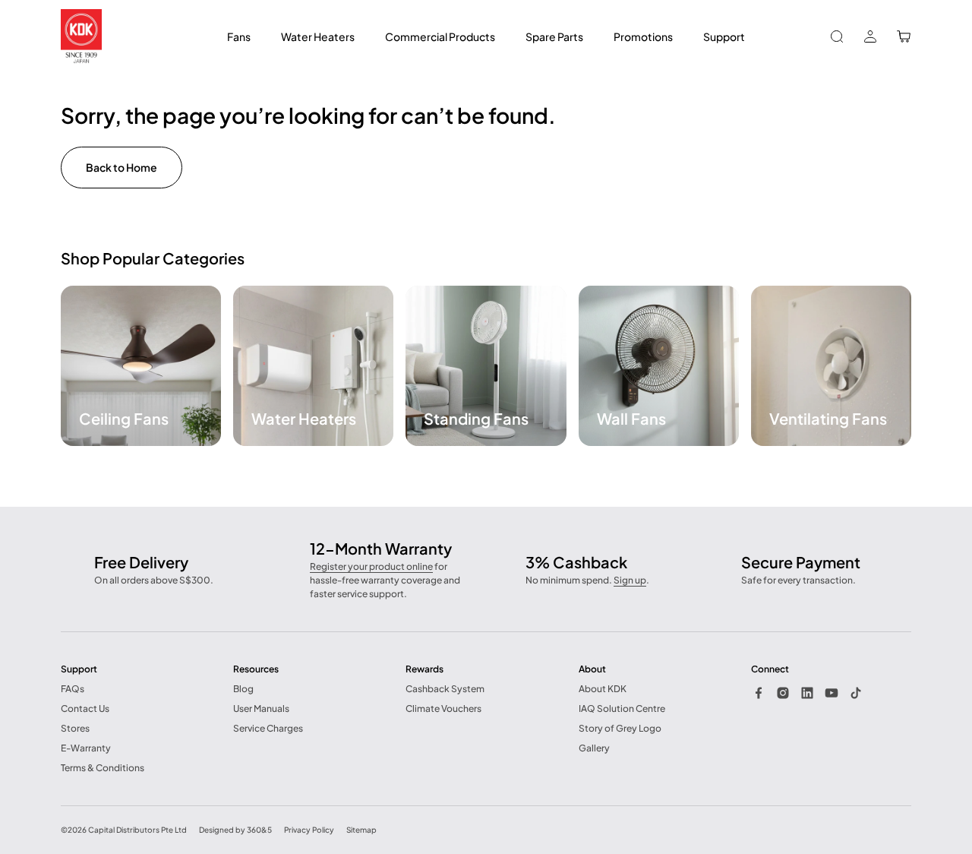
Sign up (630, 580)
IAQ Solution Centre (622, 708)
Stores (75, 728)
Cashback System (445, 688)
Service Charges (268, 728)
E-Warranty (86, 748)
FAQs (72, 688)
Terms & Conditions (102, 767)
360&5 (259, 829)
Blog (243, 688)
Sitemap (361, 829)
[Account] (870, 36)
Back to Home (121, 167)
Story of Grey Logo (620, 728)
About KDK (602, 688)
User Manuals (261, 708)
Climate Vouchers (443, 708)
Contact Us (85, 708)
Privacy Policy (309, 829)
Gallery (594, 748)
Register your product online (371, 566)
